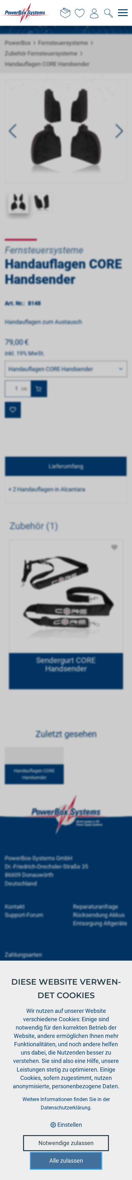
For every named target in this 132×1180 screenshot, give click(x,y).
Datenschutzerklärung (65, 1108)
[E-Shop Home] (25, 13)
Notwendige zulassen (66, 1143)
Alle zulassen (66, 1160)
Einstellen (69, 1124)
